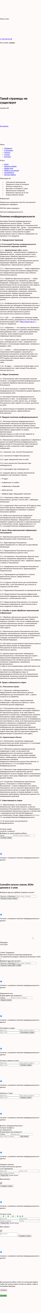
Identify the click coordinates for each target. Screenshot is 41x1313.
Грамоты (7, 152)
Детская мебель (10, 175)
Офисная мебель (10, 166)
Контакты (7, 157)
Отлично (3, 1290)
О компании (8, 150)
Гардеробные (9, 173)
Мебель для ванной (11, 170)
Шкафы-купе (8, 168)
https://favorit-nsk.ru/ (27, 322)
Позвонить (36, 1312)
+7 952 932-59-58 (6, 39)
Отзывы (7, 155)
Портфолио (8, 148)
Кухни (6, 164)
